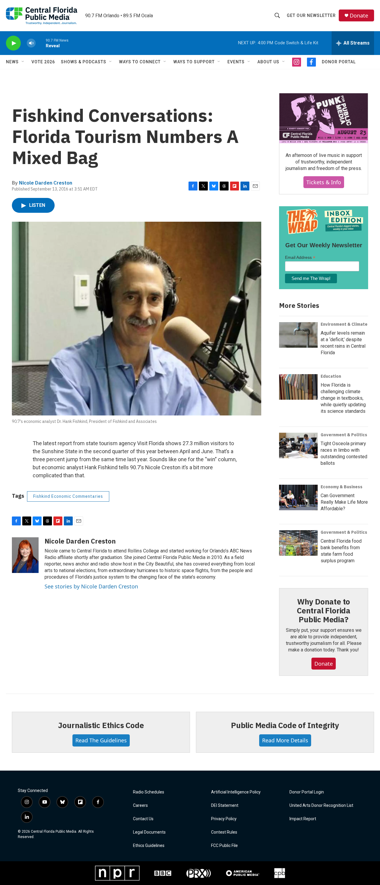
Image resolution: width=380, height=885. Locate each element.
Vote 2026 (43, 61)
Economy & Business (341, 486)
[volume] (31, 43)
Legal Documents (149, 832)
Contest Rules (224, 832)
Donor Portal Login (306, 792)
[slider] (41, 43)
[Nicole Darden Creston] (25, 555)
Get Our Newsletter (311, 15)
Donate (359, 15)
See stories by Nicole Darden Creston (91, 586)
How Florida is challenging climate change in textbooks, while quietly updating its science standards (343, 398)
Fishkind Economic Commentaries (68, 496)
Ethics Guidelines (148, 845)
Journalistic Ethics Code (101, 725)
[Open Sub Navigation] (23, 61)
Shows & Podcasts (83, 61)
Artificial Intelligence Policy (236, 792)
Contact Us (143, 819)
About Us (268, 61)
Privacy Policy (224, 819)
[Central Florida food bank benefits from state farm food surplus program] (298, 543)
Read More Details (285, 740)
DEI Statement (224, 805)
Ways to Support (194, 61)
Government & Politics (344, 434)
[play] (13, 43)
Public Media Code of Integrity (285, 725)
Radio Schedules (148, 792)
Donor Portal (339, 61)
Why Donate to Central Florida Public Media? (323, 610)
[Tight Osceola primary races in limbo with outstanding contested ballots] (298, 445)
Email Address (300, 257)
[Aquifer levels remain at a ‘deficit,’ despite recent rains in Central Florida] (298, 335)
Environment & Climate (344, 324)
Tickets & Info (323, 182)
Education (331, 376)
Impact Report (302, 819)
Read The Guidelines (101, 740)
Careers (140, 805)
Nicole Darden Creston (45, 182)
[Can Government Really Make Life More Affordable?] (298, 497)
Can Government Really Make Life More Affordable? (344, 502)
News (12, 61)
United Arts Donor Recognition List (321, 805)
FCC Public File (224, 845)
